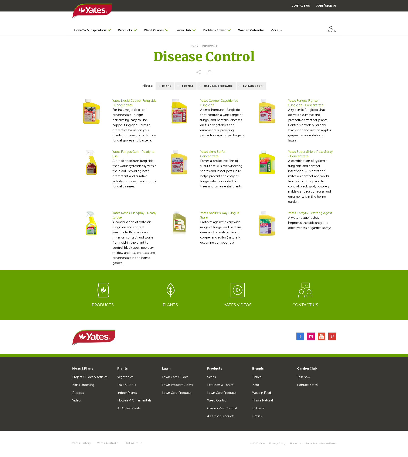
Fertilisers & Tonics (220, 385)
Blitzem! (258, 408)
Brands (258, 369)
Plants (122, 369)
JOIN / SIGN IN (326, 5)
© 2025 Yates (257, 443)
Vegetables (125, 377)
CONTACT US (301, 5)
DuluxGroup (134, 443)
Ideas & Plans (82, 369)
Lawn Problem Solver (177, 385)
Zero (255, 385)
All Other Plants (128, 408)
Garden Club (307, 369)
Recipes (78, 393)
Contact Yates (307, 385)
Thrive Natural (262, 400)
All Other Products (220, 416)
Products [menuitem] (125, 30)
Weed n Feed (261, 393)
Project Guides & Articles (89, 377)
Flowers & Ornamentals (134, 400)
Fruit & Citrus (126, 385)
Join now (303, 377)
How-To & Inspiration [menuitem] (90, 30)
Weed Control (217, 400)
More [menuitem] (274, 30)
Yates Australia (107, 443)
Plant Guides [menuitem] (154, 30)
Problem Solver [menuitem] (214, 30)
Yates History (81, 443)
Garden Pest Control (222, 408)
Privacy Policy (277, 443)
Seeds (211, 377)
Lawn (166, 369)
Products (214, 369)
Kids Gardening (83, 385)
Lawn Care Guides (175, 377)
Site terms (295, 443)
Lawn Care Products (176, 393)
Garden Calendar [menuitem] (251, 30)
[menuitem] (326, 5)
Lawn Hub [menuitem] (183, 30)
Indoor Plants (127, 393)
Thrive (256, 377)
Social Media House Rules (321, 443)
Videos (77, 400)
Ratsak (257, 416)
